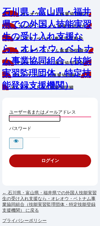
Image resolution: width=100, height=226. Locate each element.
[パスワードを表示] (16, 143)
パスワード (20, 128)
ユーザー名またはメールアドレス (42, 112)
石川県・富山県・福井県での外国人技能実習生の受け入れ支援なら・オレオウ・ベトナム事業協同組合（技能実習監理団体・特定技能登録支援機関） (47, 48)
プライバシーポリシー (24, 220)
